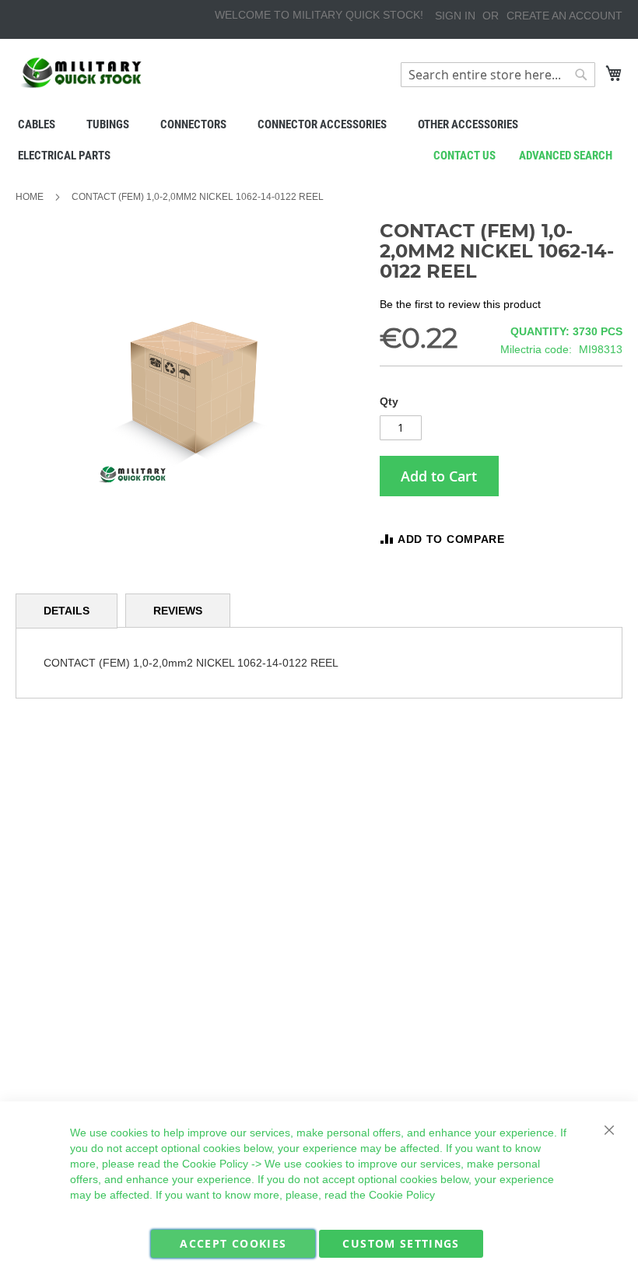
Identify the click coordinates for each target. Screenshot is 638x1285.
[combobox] (498, 74)
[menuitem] (36, 124)
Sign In (455, 15)
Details (66, 610)
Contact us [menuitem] (464, 156)
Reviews (177, 610)
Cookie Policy (215, 1163)
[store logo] (82, 72)
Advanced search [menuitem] (565, 156)
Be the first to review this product (460, 304)
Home (30, 196)
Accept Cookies (233, 1243)
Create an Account (564, 15)
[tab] (66, 610)
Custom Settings (400, 1243)
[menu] (319, 140)
